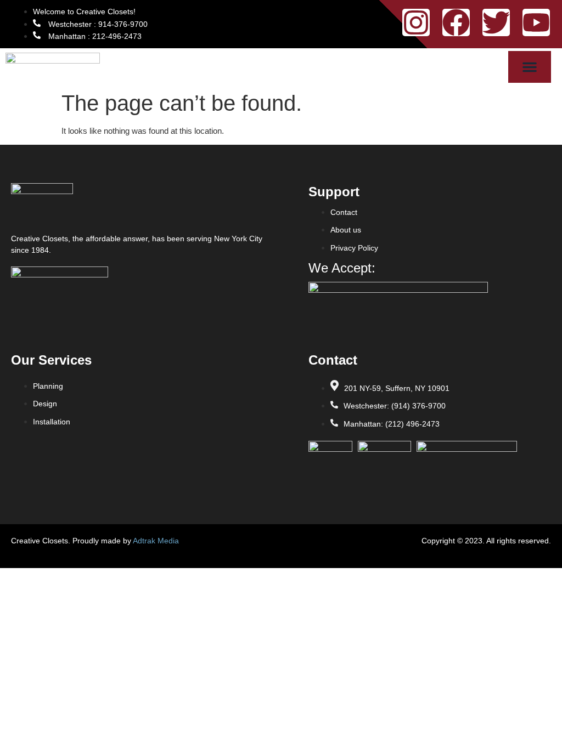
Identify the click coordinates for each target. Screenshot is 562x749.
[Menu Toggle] (529, 67)
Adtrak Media (156, 540)
